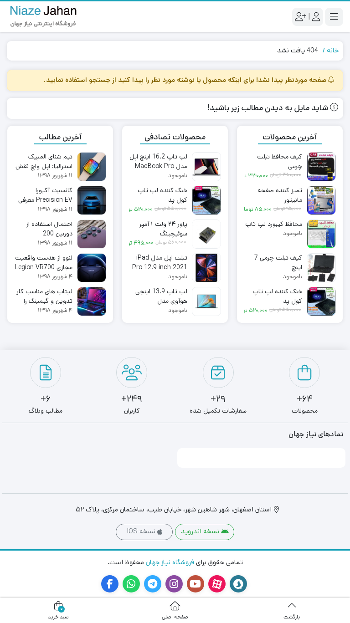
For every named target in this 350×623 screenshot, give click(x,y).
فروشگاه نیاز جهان (170, 562)
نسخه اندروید (201, 531)
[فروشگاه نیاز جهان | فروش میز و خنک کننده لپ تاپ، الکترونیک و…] (43, 17)
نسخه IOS (142, 531)
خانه (333, 50)
